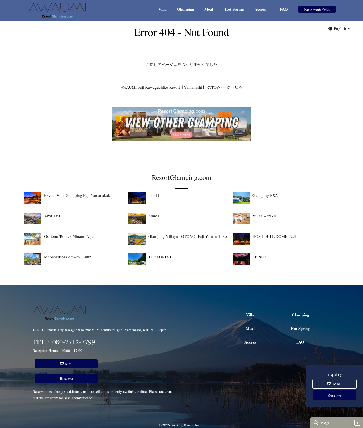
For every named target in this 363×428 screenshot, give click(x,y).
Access (260, 9)
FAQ (284, 9)
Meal (208, 9)
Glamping (185, 9)
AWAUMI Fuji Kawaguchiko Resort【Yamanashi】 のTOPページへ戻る (182, 87)
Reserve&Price (317, 9)
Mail (337, 384)
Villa (162, 9)
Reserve (334, 395)
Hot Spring (234, 9)
